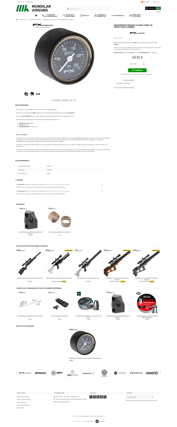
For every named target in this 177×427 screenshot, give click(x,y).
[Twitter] (94, 396)
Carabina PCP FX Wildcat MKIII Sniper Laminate (146, 279)
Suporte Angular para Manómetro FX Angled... (31, 233)
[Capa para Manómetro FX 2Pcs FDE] (59, 219)
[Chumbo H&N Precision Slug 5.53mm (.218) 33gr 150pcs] (88, 303)
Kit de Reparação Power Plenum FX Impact (30, 316)
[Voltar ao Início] (16, 19)
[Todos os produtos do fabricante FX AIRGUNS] (137, 33)
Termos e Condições (77, 421)
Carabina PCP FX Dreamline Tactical (88, 278)
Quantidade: (133, 64)
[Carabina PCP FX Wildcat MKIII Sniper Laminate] (146, 263)
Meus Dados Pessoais (23, 405)
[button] (50, 15)
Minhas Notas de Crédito (24, 399)
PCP (71, 100)
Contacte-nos (20, 2)
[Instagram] (101, 396)
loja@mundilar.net (65, 402)
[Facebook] (90, 396)
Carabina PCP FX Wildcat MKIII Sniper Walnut (117, 279)
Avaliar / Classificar (124, 83)
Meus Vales (20, 408)
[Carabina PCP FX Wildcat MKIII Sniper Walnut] (117, 263)
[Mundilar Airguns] (33, 8)
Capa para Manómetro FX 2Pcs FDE (59, 232)
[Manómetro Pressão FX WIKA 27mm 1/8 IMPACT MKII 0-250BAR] (26, 94)
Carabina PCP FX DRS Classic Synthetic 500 (30, 278)
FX (75, 100)
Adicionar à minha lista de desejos (125, 87)
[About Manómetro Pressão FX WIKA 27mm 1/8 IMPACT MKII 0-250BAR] (86, 342)
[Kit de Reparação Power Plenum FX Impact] (30, 303)
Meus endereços (21, 402)
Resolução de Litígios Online (88, 421)
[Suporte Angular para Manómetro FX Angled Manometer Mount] (30, 219)
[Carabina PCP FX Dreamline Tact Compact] (59, 263)
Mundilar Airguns (84, 416)
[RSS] (104, 396)
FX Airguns (57, 100)
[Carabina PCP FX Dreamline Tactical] (88, 263)
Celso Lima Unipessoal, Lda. (97, 416)
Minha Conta (21, 393)
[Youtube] (97, 396)
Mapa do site (29, 2)
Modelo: (116, 38)
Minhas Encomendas (23, 397)
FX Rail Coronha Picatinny (59, 316)
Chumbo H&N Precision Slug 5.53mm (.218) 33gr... (88, 316)
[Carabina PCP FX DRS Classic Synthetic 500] (30, 263)
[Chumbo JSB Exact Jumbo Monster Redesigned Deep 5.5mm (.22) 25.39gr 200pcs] (147, 303)
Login (159, 11)
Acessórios (65, 100)
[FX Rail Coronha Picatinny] (59, 303)
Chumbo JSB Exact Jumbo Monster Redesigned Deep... (147, 316)
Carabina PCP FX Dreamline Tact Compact (59, 278)
